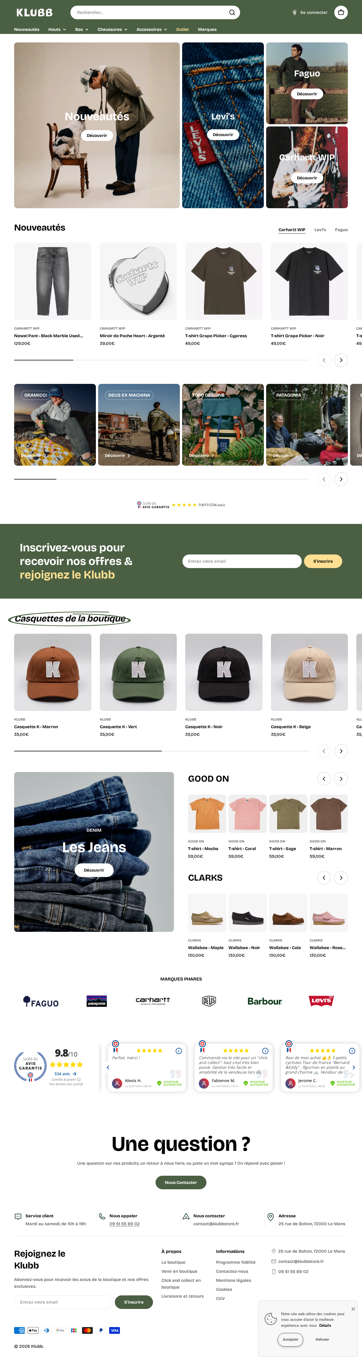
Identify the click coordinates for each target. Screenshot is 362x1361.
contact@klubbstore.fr (301, 1261)
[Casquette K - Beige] (309, 672)
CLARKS (194, 940)
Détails (325, 1325)
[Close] (353, 1309)
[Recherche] (232, 12)
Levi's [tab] (320, 229)
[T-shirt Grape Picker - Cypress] (223, 281)
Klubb (37, 1346)
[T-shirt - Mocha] (207, 814)
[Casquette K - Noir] (223, 672)
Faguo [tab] (341, 229)
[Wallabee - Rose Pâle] (329, 913)
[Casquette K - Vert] (138, 672)
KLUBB (19, 719)
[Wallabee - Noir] (248, 913)
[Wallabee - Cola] (288, 913)
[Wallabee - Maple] (207, 913)
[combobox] (155, 12)
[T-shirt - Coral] (248, 814)
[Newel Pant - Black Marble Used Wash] (52, 281)
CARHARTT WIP (27, 328)
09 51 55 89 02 (124, 1223)
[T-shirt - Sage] (288, 814)
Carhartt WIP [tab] (292, 229)
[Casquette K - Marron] (52, 672)
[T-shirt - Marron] (329, 814)
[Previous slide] (324, 360)
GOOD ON (196, 841)
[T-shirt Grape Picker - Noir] (309, 281)
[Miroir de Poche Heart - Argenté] (138, 281)
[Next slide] (341, 360)
